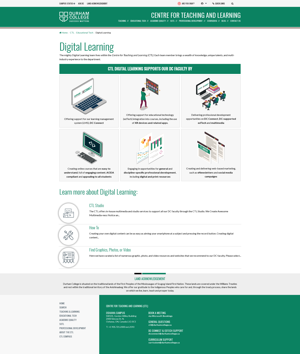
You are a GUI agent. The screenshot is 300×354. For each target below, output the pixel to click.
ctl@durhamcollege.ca (160, 325)
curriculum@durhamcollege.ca (164, 342)
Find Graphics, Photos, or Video (110, 250)
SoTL (172, 21)
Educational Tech (138, 21)
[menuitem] (186, 3)
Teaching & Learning (69, 311)
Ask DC (81, 3)
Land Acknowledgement (97, 3)
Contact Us (235, 21)
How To (94, 227)
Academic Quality (158, 21)
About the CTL (66, 332)
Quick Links (220, 3)
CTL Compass (65, 336)
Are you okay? (188, 3)
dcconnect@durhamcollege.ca (164, 333)
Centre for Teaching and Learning (196, 15)
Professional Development (191, 21)
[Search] (233, 3)
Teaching (122, 21)
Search (63, 307)
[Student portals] (203, 3)
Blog (224, 21)
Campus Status (66, 3)
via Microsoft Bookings (160, 316)
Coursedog (212, 21)
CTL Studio (96, 205)
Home (62, 303)
